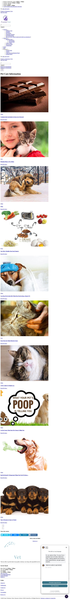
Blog (4, 48)
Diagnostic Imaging (10, 34)
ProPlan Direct (9, 54)
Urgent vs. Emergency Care (7, 11)
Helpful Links (9, 50)
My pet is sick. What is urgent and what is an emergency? (18, 37)
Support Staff (11, 41)
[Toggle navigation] (2, 69)
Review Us (3, 594)
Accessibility (3, 592)
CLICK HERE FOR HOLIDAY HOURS (12, 6)
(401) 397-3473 (5, 9)
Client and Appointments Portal (13, 53)
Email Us (3, 577)
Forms (4, 46)
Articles (7, 51)
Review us (35, 541)
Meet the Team (9, 39)
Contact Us (3, 587)
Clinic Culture (9, 43)
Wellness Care (9, 30)
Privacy (2, 590)
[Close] (1, 24)
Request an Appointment (6, 66)
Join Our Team (4, 12)
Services (5, 29)
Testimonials (8, 45)
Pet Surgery (8, 33)
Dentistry (8, 32)
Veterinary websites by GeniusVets (47, 598)
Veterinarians (11, 40)
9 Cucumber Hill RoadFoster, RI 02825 (5, 575)
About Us (5, 38)
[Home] (6, 23)
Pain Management (10, 35)
